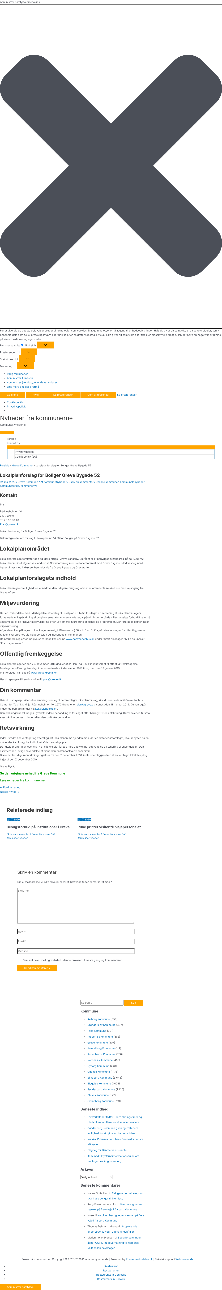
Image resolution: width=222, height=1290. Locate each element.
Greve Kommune (28, 482)
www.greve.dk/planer (44, 672)
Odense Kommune (98, 1071)
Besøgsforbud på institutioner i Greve (38, 827)
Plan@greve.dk (9, 524)
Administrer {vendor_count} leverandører (32, 382)
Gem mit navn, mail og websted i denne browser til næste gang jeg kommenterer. (72, 960)
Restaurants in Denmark (111, 1274)
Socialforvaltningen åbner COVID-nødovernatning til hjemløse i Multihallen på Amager (114, 1243)
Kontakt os (13, 443)
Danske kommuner (107, 482)
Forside (11, 438)
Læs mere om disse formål (23, 386)
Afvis (36, 394)
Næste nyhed (10, 791)
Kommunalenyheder (132, 482)
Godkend (12, 394)
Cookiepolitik (15, 402)
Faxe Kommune (96, 1030)
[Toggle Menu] (111, 447)
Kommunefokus (9, 485)
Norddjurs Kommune (100, 1060)
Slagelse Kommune (99, 1083)
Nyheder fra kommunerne (36, 418)
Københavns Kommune (101, 1054)
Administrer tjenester (20, 378)
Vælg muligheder (17, 374)
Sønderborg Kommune (101, 1089)
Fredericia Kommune (100, 1036)
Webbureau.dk (184, 1259)
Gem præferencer (98, 394)
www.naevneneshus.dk (80, 639)
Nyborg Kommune (98, 1066)
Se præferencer (63, 394)
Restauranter (111, 1270)
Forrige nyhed (10, 787)
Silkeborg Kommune (99, 1077)
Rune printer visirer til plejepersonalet (109, 827)
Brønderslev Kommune (101, 1025)
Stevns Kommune (98, 1095)
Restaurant (111, 1266)
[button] (111, 166)
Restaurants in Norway (111, 1279)
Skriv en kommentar (81, 482)
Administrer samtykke (20, 1287)
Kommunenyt (28, 485)
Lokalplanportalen (46, 708)
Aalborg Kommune (98, 1019)
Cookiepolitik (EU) (26, 456)
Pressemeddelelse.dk (139, 1259)
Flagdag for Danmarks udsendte (107, 1150)
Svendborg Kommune (100, 1101)
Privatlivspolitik (16, 406)
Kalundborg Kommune (101, 1048)
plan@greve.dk (52, 679)
